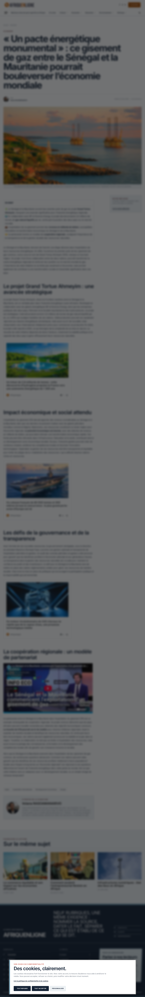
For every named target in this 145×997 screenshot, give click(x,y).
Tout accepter (40, 988)
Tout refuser (22, 988)
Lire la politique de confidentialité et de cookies (31, 981)
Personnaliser (58, 988)
